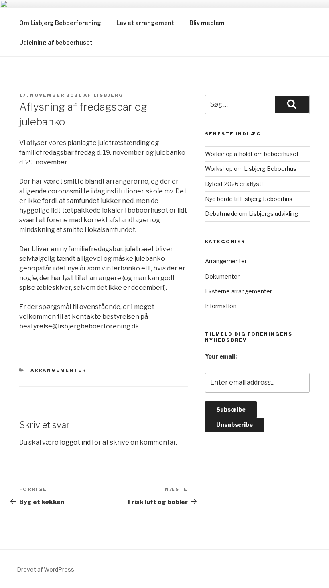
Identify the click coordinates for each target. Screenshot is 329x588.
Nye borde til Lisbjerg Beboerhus (248, 198)
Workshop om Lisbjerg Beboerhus (251, 168)
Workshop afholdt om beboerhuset (252, 153)
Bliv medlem (207, 22)
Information (220, 306)
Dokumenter (222, 276)
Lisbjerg (108, 95)
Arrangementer (58, 370)
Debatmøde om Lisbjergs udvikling (251, 213)
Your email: (221, 356)
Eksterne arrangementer (238, 291)
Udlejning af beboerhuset (56, 42)
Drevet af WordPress (45, 569)
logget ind (75, 442)
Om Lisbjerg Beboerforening (60, 22)
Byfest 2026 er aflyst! (234, 183)
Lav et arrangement (145, 22)
